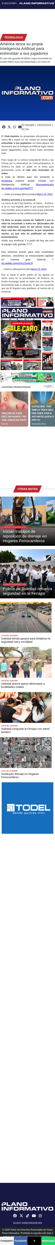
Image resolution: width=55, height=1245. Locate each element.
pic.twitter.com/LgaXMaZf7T (17, 188)
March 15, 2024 (44, 194)
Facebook (21, 1240)
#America (6, 180)
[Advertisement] (27, 454)
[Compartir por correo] (20, 127)
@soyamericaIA (45, 184)
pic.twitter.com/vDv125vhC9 (17, 263)
